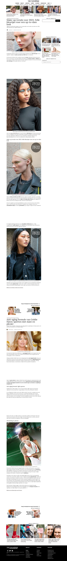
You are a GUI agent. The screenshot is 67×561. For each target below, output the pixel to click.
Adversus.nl (50, 557)
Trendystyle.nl (50, 554)
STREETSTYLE (22, 4)
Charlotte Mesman (10, 329)
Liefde (32, 3)
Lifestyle (27, 3)
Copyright (28, 555)
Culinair (37, 3)
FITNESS (17, 4)
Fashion (17, 3)
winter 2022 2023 (13, 133)
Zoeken (57, 20)
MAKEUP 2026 (40, 4)
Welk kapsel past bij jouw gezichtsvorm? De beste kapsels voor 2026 (26, 15)
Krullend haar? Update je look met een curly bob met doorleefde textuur (12, 15)
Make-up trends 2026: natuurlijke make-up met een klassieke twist (54, 540)
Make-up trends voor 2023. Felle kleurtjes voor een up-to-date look (29, 513)
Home (27, 550)
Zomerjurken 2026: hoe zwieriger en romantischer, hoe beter (54, 15)
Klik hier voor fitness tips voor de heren (14, 490)
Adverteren (28, 557)
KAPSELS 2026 (35, 4)
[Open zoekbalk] (50, 3)
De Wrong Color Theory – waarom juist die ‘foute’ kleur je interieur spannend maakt (46, 55)
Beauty (22, 3)
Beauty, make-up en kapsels (14, 18)
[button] (51, 3)
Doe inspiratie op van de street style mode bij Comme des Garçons (18, 513)
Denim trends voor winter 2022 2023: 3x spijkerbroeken (30, 310)
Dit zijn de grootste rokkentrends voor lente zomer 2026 (39, 540)
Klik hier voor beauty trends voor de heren (15, 287)
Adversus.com (50, 558)
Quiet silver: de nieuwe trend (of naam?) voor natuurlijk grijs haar (46, 44)
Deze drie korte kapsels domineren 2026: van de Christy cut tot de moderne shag (40, 15)
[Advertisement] (24, 70)
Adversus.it (50, 555)
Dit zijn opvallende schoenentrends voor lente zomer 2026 (12, 540)
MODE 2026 (30, 4)
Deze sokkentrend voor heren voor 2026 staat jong (26, 540)
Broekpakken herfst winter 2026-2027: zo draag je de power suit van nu (55, 45)
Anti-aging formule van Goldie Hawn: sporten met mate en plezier (17, 310)
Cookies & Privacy (29, 554)
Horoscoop (43, 3)
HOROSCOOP (26, 4)
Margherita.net (51, 550)
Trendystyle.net (9, 18)
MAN (48, 3)
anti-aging (25, 353)
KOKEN (43, 4)
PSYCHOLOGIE (48, 4)
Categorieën (44, 60)
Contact (27, 551)
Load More (24, 520)
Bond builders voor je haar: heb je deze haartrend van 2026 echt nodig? (55, 55)
